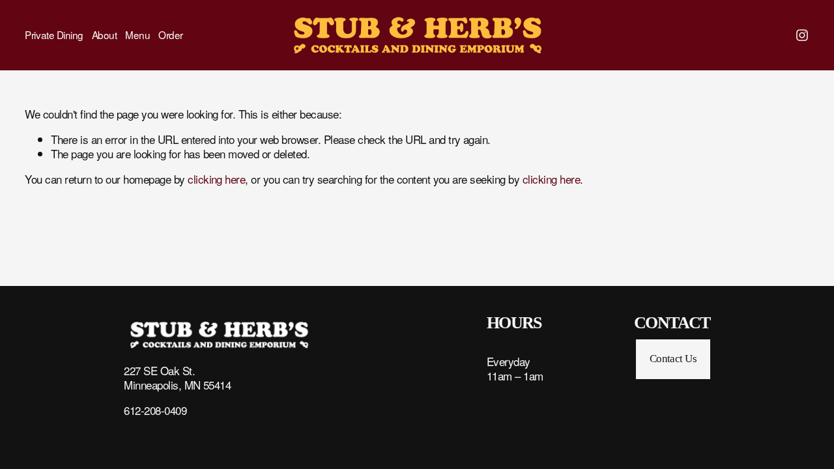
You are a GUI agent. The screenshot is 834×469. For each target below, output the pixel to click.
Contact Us (673, 358)
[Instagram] (802, 35)
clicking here (216, 179)
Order (170, 35)
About (104, 35)
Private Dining (54, 35)
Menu (137, 35)
